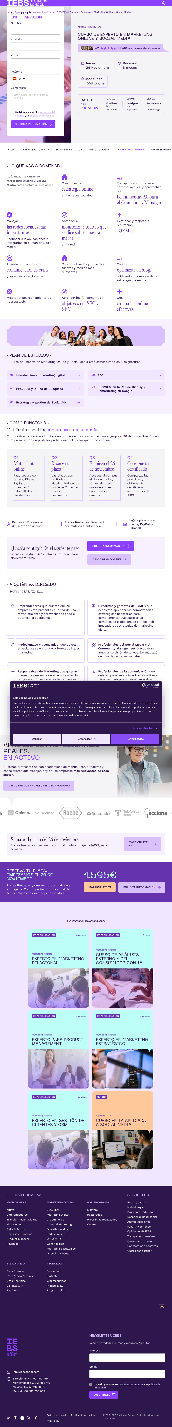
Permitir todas (135, 738)
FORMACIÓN (22, 639)
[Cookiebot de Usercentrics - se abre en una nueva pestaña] (144, 685)
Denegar (37, 738)
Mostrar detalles (143, 728)
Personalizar (84, 738)
